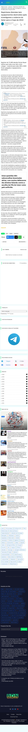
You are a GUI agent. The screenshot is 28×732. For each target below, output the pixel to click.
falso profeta (20, 559)
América (10, 540)
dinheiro (3, 542)
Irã (16, 598)
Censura (22, 540)
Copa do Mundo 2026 (20, 615)
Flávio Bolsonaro (5, 615)
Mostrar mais (23, 249)
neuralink (6, 561)
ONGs (15, 617)
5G (12, 554)
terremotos (4, 557)
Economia (4, 547)
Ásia (8, 547)
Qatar (11, 233)
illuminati (22, 542)
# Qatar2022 (7, 93)
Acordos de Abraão (6, 554)
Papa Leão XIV (13, 561)
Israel (3, 528)
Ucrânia (20, 598)
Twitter (16, 237)
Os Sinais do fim (17, 528)
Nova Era (13, 596)
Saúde (10, 552)
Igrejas (19, 561)
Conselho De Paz (5, 622)
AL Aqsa (12, 615)
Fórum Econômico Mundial (7, 610)
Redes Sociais (5, 530)
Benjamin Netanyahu (18, 601)
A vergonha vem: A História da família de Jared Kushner (13, 679)
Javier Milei (20, 617)
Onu (17, 596)
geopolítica (15, 620)
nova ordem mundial (18, 589)
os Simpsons (22, 612)
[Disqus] (14, 285)
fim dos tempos (9, 528)
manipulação (11, 535)
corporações (4, 540)
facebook (8, 364)
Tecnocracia (4, 552)
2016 (14, 398)
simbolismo (4, 608)
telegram (8, 361)
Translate (11, 313)
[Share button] (23, 237)
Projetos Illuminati (5, 533)
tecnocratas (4, 612)
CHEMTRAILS (19, 557)
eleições (13, 547)
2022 (14, 384)
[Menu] (2, 2)
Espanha (13, 605)
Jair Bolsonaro (21, 591)
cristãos (16, 542)
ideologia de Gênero (11, 545)
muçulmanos (4, 537)
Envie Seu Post (14, 716)
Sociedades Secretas (13, 612)
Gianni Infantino (14, 622)
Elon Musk (17, 603)
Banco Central (11, 557)
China (24, 528)
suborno (10, 6)
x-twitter (22, 361)
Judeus (3, 545)
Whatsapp (20, 237)
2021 (14, 386)
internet (17, 537)
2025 (14, 376)
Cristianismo (13, 559)
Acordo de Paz (10, 542)
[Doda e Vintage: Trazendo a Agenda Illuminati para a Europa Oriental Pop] (3, 497)
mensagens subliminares (19, 549)
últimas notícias (18, 554)
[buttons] (10, 709)
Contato (13, 714)
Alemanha (4, 549)
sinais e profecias (13, 530)
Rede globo (4, 535)
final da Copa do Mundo (7, 617)
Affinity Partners (13, 564)
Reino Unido (11, 537)
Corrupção (19, 545)
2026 (14, 374)
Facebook (11, 237)
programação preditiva (6, 620)
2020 (14, 388)
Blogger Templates (20, 719)
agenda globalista (5, 596)
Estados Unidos (9, 589)
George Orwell (11, 608)
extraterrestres (5, 564)
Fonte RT (3, 227)
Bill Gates (11, 603)
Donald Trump (4, 591)
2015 (14, 400)
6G (2, 561)
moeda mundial (20, 605)
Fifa (7, 233)
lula (15, 593)
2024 (14, 379)
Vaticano (19, 547)
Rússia (3, 593)
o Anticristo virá (14, 533)
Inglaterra (16, 540)
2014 (14, 403)
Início (8, 714)
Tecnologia (10, 549)
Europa (20, 533)
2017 (14, 396)
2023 (14, 381)
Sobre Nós (18, 714)
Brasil (3, 589)
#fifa (21, 96)
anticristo (15, 552)
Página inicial (4, 6)
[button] (26, 2)
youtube (22, 364)
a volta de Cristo (5, 559)
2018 (14, 393)
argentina (23, 603)
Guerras (17, 535)
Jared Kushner (9, 593)
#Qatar (7, 95)
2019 (14, 391)
